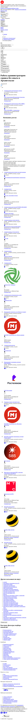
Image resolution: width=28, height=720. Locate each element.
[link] (3, 24)
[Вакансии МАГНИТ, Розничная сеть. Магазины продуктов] (15, 415)
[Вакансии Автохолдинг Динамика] (15, 276)
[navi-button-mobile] (2, 31)
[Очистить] (2, 48)
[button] (2, 27)
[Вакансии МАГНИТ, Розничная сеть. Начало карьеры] (15, 326)
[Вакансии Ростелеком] (15, 379)
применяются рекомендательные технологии (12, 706)
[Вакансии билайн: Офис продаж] (15, 521)
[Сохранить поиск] (2, 51)
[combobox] (7, 45)
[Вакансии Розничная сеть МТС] (15, 486)
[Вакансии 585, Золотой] (15, 452)
